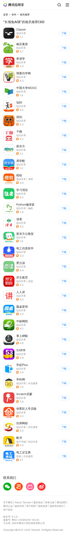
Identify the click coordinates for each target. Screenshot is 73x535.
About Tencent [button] (23, 502)
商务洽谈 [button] (50, 502)
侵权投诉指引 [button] (57, 505)
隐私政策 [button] (43, 505)
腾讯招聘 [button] (61, 502)
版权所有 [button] (19, 505)
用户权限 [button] (31, 505)
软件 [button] (14, 14)
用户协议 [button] (8, 509)
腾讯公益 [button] (8, 505)
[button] (13, 5)
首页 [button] (5, 14)
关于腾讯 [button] (8, 502)
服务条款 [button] (38, 502)
